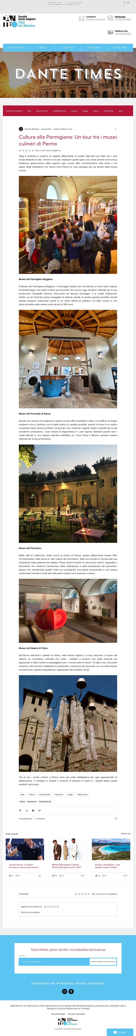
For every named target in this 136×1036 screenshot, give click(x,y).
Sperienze (59, 794)
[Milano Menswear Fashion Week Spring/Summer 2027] (68, 849)
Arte (29, 111)
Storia (95, 111)
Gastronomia (42, 111)
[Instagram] (64, 991)
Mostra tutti (125, 833)
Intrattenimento (59, 111)
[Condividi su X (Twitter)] (26, 810)
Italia (22, 794)
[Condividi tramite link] (39, 810)
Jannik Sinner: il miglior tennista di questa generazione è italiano (25, 866)
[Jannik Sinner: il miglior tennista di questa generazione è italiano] (25, 849)
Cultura (74, 111)
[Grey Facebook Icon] (124, 2)
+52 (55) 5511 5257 (123, 33)
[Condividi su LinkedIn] (33, 810)
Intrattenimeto (44, 794)
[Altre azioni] (115, 129)
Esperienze (108, 111)
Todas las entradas (14, 111)
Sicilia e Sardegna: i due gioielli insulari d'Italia (107, 866)
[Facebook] (71, 991)
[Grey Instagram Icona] (128, 2)
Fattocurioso (82, 794)
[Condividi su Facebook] (20, 810)
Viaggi (85, 111)
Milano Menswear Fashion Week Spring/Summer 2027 (66, 866)
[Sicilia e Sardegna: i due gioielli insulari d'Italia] (111, 849)
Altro (121, 111)
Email (21, 956)
